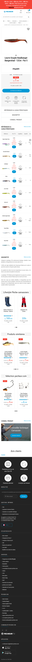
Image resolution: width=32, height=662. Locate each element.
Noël (3, 580)
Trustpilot (3, 454)
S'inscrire (24, 496)
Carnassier (14, 21)
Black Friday (5, 578)
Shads (19, 22)
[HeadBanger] (16, 69)
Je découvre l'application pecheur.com (10, 643)
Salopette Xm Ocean (24, 310)
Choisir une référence (17, 90)
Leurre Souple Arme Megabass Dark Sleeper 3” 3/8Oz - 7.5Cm (8, 353)
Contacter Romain (16, 435)
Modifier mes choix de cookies (8, 549)
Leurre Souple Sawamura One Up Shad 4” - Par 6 (23, 353)
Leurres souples (12, 22)
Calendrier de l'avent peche (8, 587)
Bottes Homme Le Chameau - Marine (8, 310)
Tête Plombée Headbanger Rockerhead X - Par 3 (8, 395)
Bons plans (4, 575)
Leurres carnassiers (23, 21)
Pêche (8, 21)
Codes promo (5, 566)
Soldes (3, 570)
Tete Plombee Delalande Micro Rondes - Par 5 (24, 395)
